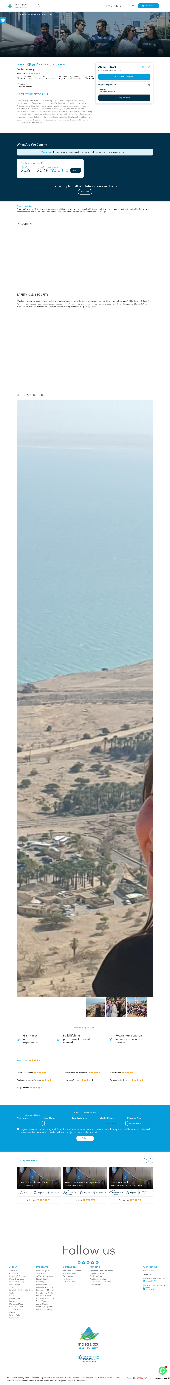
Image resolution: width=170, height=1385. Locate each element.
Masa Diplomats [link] (43, 1296)
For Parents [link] (67, 1291)
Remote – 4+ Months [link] (44, 1302)
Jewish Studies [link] (42, 1316)
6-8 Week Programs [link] (44, 1288)
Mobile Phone (107, 1118)
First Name (23, 1118)
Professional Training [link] (45, 1310)
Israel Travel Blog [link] (16, 1294)
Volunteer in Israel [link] (43, 1308)
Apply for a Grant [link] (97, 1285)
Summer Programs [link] (44, 1319)
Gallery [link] (12, 1305)
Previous (144, 1160)
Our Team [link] (13, 1285)
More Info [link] (85, 192)
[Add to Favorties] (143, 67)
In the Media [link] (14, 1296)
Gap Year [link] (40, 1285)
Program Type (135, 1118)
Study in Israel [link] (42, 1291)
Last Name (50, 1118)
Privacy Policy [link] (92, 1132)
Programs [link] (26, 14)
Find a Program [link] (42, 1283)
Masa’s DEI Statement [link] (18, 1288)
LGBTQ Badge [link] (69, 1294)
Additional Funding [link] (98, 1291)
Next (150, 1160)
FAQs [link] (11, 1308)
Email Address (80, 1118)
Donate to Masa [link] (16, 1316)
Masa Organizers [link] (16, 1291)
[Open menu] (162, 6)
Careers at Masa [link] (16, 1319)
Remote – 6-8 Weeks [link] (44, 1305)
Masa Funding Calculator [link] (100, 1294)
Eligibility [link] (108, 6)
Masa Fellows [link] (95, 1296)
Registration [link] (124, 98)
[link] (3, 20)
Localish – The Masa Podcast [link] (21, 1302)
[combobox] (102, 1123)
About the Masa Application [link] (101, 1283)
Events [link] (12, 1324)
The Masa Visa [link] (96, 1288)
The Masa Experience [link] (72, 1283)
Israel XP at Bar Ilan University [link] (43, 14)
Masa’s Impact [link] (15, 1310)
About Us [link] (13, 1283)
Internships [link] (40, 1294)
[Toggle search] (39, 6)
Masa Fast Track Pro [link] (44, 1299)
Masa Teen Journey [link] (44, 1321)
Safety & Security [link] (16, 1321)
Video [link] (11, 1299)
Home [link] (19, 14)
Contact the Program (124, 77)
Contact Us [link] (14, 1330)
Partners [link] (12, 1313)
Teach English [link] (42, 1313)
